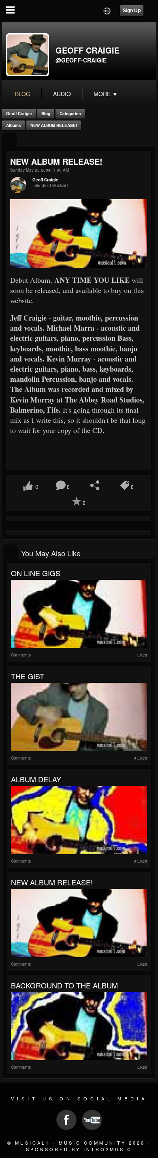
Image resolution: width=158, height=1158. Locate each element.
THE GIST (27, 676)
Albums (13, 125)
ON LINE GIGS (35, 573)
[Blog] (9, 141)
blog (22, 94)
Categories (70, 113)
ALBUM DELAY (36, 779)
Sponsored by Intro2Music (79, 1149)
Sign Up (132, 10)
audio (62, 94)
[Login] (107, 10)
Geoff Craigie (19, 113)
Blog (45, 113)
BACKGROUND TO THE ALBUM (64, 985)
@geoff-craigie (81, 60)
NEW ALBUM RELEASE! (53, 125)
